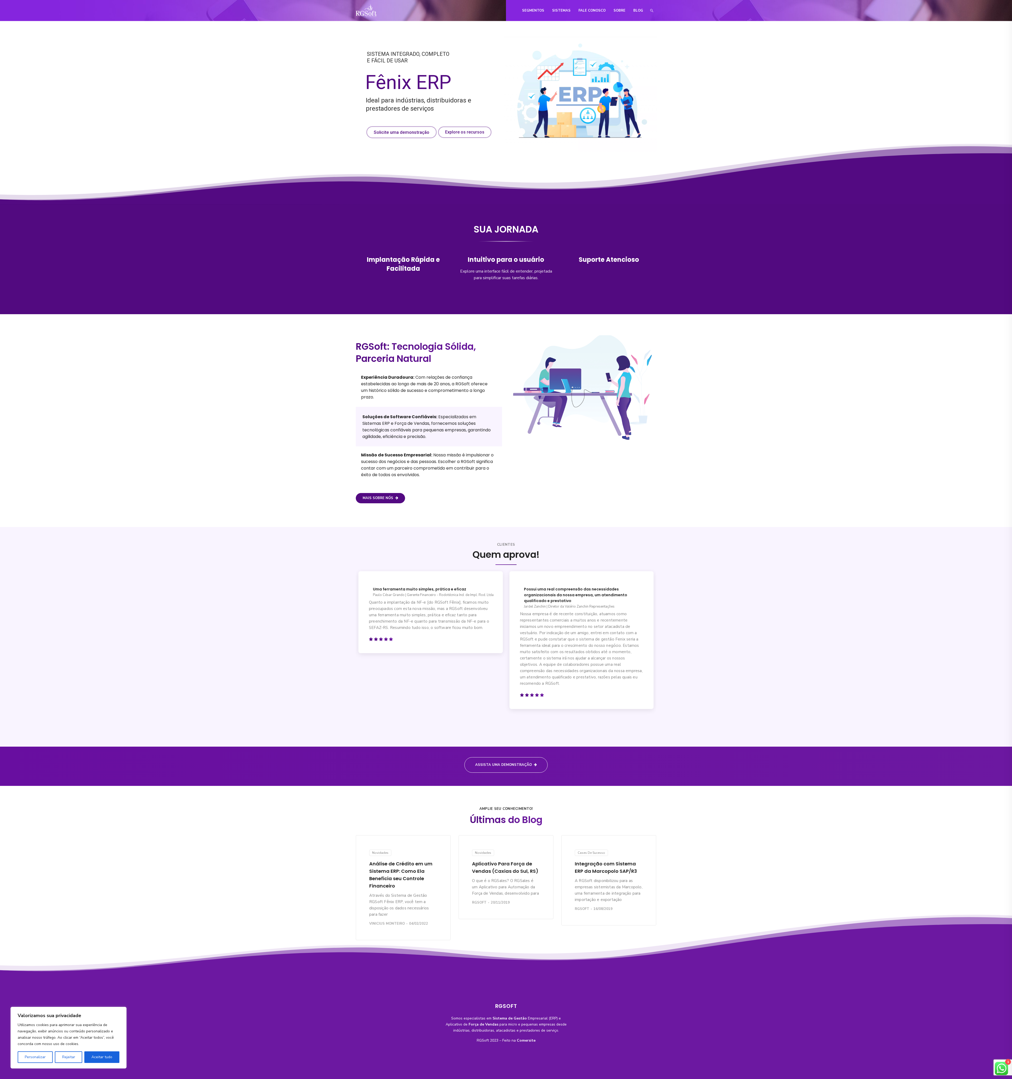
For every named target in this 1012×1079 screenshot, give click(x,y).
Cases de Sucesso (591, 853)
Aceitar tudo (101, 1057)
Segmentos (533, 10)
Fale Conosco (592, 10)
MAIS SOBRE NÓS (378, 498)
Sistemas (561, 10)
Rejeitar (68, 1057)
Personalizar (35, 1057)
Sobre (619, 10)
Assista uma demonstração (503, 764)
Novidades (380, 853)
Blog (638, 10)
